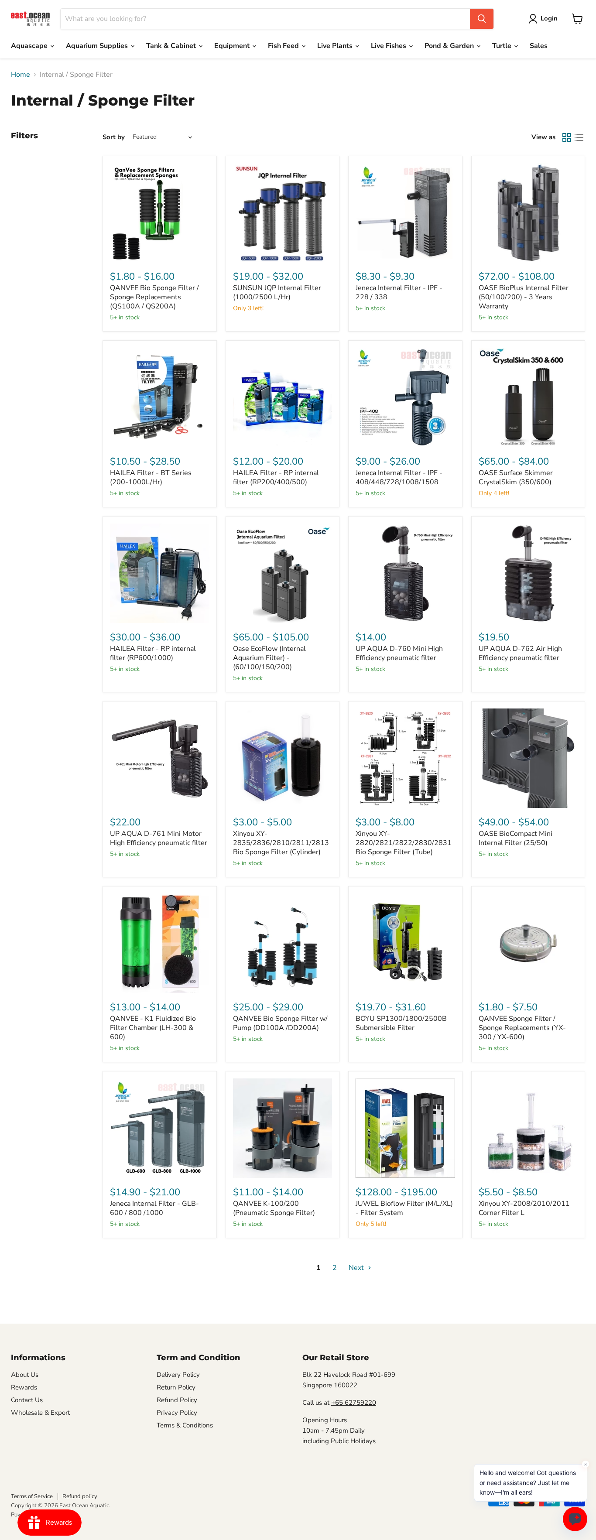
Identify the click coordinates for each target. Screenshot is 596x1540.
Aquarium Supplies (98, 46)
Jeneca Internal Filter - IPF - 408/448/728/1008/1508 (399, 477)
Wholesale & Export (40, 1412)
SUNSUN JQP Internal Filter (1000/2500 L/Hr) (277, 292)
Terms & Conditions (185, 1425)
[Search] (481, 19)
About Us (24, 1374)
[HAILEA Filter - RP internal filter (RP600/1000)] (159, 573)
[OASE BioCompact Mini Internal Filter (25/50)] (528, 758)
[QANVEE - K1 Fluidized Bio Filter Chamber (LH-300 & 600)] (159, 943)
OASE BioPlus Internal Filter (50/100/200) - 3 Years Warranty (524, 297)
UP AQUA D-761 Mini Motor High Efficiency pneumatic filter (158, 838)
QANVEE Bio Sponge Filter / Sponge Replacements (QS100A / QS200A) (154, 297)
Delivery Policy (178, 1374)
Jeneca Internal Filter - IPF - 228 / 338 (399, 292)
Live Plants (335, 46)
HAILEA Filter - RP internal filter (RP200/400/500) (276, 477)
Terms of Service (32, 1496)
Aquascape (30, 46)
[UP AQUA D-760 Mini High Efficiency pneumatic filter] (405, 573)
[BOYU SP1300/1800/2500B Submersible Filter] (405, 943)
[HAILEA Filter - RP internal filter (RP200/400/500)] (282, 397)
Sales (539, 46)
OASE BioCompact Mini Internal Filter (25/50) (515, 838)
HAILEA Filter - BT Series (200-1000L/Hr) (151, 477)
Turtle (502, 46)
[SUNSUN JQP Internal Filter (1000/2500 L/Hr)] (282, 213)
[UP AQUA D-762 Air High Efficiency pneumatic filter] (528, 573)
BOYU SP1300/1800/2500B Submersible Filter (401, 1023)
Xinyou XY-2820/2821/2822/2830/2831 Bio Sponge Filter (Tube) (404, 843)
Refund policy (79, 1496)
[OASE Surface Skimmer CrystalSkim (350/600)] (528, 397)
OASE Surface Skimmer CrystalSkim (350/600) (516, 477)
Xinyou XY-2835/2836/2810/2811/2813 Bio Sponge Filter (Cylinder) (281, 843)
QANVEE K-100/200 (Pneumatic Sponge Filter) (274, 1208)
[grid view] (567, 137)
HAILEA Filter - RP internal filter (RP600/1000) (153, 653)
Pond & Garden (450, 46)
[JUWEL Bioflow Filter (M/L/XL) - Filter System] (405, 1128)
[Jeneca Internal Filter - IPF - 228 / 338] (405, 213)
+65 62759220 (353, 1402)
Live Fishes (389, 46)
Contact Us (27, 1400)
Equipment (232, 46)
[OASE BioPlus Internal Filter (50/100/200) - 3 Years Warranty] (528, 213)
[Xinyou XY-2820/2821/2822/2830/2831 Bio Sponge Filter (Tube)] (405, 758)
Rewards (24, 1387)
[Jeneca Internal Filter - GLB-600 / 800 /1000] (159, 1128)
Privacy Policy (177, 1412)
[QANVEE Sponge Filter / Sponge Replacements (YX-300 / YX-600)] (528, 943)
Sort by (114, 137)
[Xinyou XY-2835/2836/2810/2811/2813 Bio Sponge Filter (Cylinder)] (282, 758)
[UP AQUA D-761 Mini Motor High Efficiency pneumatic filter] (159, 758)
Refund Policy (177, 1400)
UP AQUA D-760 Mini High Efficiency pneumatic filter (399, 653)
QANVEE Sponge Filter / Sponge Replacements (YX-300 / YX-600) (522, 1028)
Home (20, 75)
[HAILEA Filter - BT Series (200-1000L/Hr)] (159, 397)
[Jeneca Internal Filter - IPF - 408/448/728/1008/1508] (405, 397)
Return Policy (176, 1387)
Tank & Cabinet (172, 46)
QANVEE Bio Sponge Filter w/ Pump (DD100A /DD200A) (280, 1023)
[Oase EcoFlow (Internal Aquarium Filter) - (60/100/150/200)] (282, 573)
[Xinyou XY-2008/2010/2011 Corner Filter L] (528, 1128)
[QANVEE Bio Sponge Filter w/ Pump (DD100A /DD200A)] (282, 943)
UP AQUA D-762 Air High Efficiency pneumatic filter (520, 653)
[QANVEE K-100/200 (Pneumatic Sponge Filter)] (282, 1128)
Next (357, 1268)
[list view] (579, 137)
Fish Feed (284, 46)
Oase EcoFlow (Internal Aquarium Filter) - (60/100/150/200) (269, 658)
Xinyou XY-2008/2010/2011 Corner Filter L (524, 1208)
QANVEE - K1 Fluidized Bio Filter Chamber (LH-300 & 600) (153, 1028)
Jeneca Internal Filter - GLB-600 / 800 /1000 (154, 1208)
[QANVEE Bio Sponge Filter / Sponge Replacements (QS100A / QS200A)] (159, 213)
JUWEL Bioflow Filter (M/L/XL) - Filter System (404, 1208)
